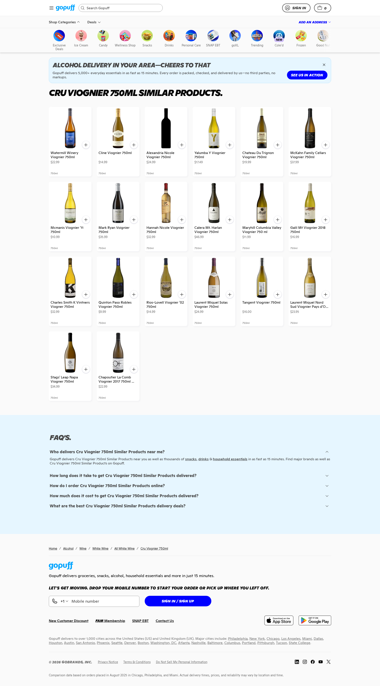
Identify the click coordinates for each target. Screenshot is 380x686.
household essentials (230, 459)
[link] (65, 8)
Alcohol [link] (68, 548)
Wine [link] (82, 548)
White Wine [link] (100, 548)
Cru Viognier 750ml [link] (154, 548)
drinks (203, 459)
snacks (191, 459)
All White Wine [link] (124, 548)
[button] (322, 8)
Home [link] (53, 548)
